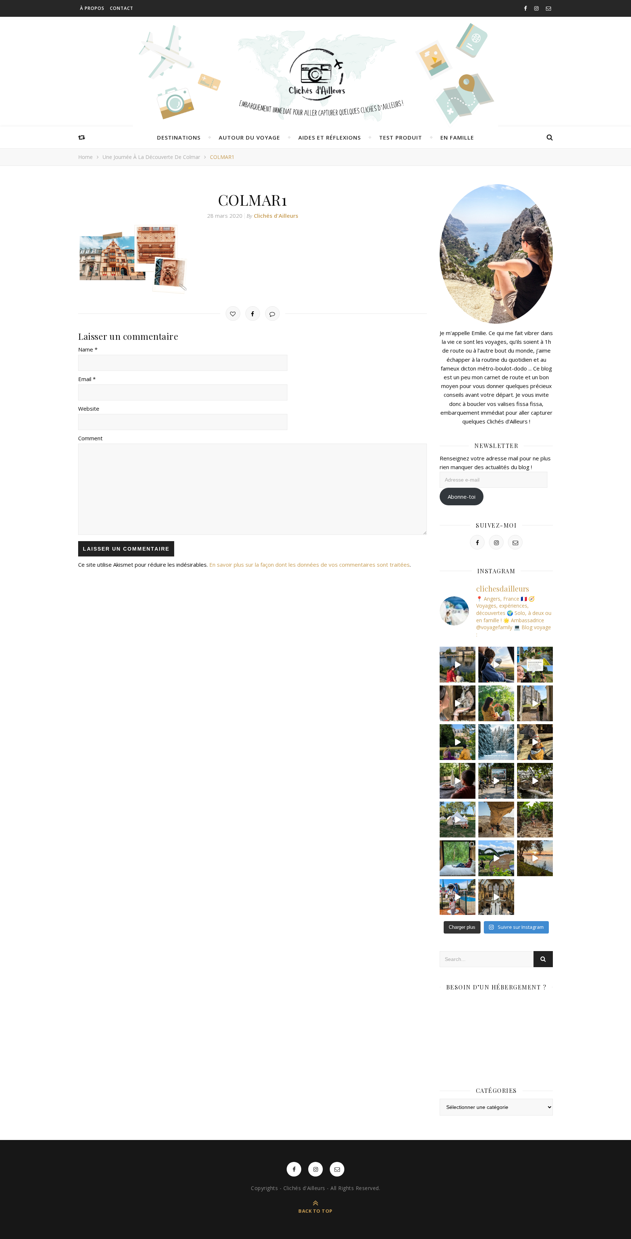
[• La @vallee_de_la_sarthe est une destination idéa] (457, 665)
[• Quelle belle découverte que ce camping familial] (457, 897)
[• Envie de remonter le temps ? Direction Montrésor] (457, 742)
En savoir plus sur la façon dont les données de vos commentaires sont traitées (309, 564)
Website (88, 408)
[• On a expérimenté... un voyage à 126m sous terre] (496, 781)
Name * (87, 349)
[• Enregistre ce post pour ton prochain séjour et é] (496, 897)
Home (85, 156)
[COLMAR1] (252, 259)
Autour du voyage (249, 137)
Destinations (178, 137)
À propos (92, 8)
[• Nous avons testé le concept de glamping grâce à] (457, 819)
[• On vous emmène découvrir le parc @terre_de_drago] (535, 781)
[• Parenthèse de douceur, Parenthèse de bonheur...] (457, 858)
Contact (121, 8)
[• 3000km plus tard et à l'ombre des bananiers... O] (535, 819)
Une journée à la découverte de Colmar (151, 156)
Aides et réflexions (329, 137)
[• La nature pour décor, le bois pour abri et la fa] (535, 742)
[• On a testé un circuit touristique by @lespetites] (496, 858)
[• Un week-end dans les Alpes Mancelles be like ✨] (535, 665)
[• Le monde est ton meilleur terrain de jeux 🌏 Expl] (496, 819)
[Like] (233, 313)
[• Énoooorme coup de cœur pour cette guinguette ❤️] (535, 858)
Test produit (400, 137)
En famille (457, 137)
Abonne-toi (461, 496)
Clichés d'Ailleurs (276, 215)
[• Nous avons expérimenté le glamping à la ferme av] (457, 781)
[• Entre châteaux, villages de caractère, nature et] (535, 703)
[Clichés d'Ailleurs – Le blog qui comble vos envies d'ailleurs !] (315, 75)
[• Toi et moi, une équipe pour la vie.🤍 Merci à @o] (496, 703)
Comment (90, 438)
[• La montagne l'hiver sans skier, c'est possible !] (496, 742)
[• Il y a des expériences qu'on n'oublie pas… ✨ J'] (496, 665)
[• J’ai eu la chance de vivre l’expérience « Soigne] (457, 703)
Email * (87, 379)
